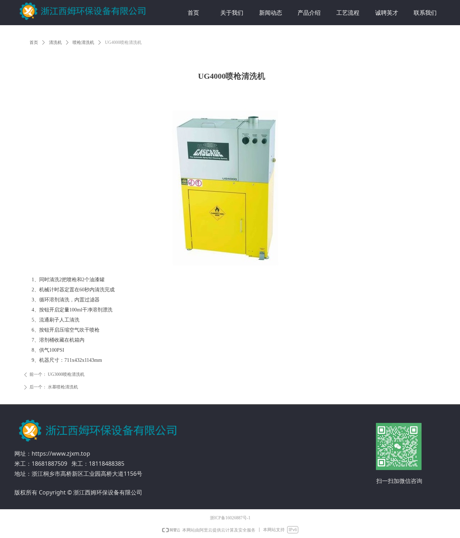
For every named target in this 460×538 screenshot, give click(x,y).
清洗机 (55, 42)
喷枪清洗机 (83, 42)
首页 (33, 42)
